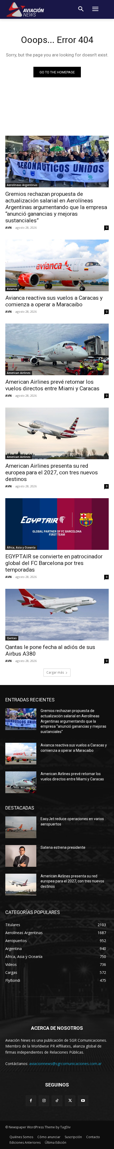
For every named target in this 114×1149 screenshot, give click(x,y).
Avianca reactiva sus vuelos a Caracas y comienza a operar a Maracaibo (54, 301)
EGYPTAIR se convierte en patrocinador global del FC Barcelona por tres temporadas (54, 563)
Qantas (12, 638)
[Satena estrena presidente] (20, 856)
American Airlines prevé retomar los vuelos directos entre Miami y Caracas (52, 385)
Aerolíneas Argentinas (22, 185)
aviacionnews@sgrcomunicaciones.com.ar (65, 1063)
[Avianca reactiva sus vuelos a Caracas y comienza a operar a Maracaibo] (57, 265)
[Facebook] (31, 1100)
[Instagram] (44, 1100)
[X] (70, 1100)
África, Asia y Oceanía (21, 547)
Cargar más (55, 672)
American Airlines (18, 373)
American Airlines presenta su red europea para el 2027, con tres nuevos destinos (51, 472)
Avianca (12, 289)
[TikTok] (57, 1100)
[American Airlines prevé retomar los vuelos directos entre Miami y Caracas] (57, 349)
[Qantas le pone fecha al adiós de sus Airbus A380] (57, 614)
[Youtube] (83, 1100)
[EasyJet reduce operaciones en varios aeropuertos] (20, 827)
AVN (8, 227)
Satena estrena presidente (63, 847)
